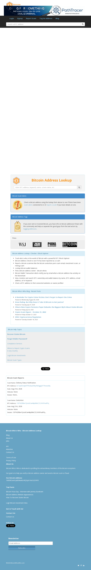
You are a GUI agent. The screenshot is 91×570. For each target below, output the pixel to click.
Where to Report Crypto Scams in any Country (18, 349)
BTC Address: (11, 386)
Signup (20, 18)
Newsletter (13, 538)
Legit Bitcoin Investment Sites (17, 503)
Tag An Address (46, 18)
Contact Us (10, 452)
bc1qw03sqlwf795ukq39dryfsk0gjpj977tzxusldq (33, 386)
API (7, 446)
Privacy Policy (11, 460)
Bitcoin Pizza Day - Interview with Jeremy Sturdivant (24, 492)
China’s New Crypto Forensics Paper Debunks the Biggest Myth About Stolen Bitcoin (48, 307)
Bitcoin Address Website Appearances (19, 495)
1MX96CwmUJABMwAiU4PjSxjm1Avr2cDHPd (22, 480)
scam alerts (28, 205)
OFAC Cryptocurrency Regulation (28, 317)
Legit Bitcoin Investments (16, 355)
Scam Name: (11, 383)
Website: (10, 392)
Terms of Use (11, 457)
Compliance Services (14, 344)
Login (11, 18)
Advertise (9, 449)
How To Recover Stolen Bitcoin (17, 497)
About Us (9, 438)
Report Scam (31, 18)
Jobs (7, 441)
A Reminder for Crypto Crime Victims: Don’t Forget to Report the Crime (43, 297)
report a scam (52, 205)
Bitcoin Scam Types (14, 360)
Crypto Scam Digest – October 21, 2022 (30, 312)
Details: (9, 395)
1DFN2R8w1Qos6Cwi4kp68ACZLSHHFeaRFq (33, 403)
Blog (57, 18)
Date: (9, 389)
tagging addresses (30, 229)
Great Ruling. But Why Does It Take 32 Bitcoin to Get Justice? (39, 302)
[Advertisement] (45, 138)
